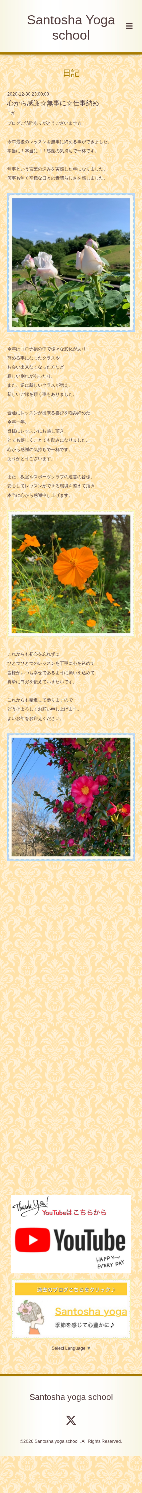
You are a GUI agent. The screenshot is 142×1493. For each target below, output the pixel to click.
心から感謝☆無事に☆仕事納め (53, 103)
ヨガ (11, 113)
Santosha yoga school (71, 1397)
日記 (71, 72)
